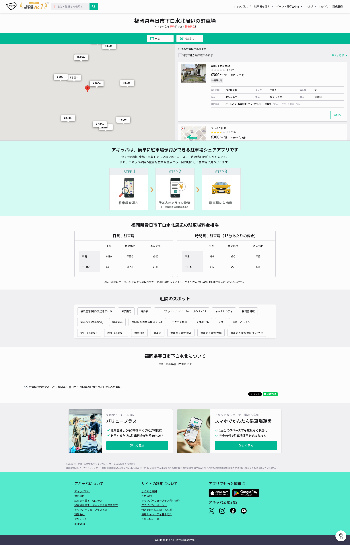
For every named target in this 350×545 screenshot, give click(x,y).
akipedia (79, 523)
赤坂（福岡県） (116, 333)
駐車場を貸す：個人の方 (88, 500)
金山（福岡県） (89, 333)
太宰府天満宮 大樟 (211, 333)
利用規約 (146, 496)
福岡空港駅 (248, 311)
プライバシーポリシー (154, 505)
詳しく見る (137, 445)
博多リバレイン (241, 322)
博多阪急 (126, 311)
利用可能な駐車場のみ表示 (197, 55)
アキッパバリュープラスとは (90, 509)
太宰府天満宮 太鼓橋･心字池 (247, 333)
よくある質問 (149, 491)
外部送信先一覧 (150, 519)
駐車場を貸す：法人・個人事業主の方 (96, 505)
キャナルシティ (224, 311)
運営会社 (79, 514)
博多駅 (144, 311)
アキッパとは (82, 491)
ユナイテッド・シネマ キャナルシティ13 (181, 311)
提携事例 (79, 496)
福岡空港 (117, 322)
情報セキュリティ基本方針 (156, 514)
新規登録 (337, 6)
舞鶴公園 (139, 333)
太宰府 (157, 333)
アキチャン (80, 519)
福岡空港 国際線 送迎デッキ (96, 311)
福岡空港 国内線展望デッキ (147, 322)
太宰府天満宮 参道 (180, 333)
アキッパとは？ (242, 6)
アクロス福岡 (179, 322)
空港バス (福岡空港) (91, 322)
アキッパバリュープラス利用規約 (160, 500)
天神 (220, 322)
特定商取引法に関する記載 (156, 509)
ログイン (324, 6)
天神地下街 (202, 322)
